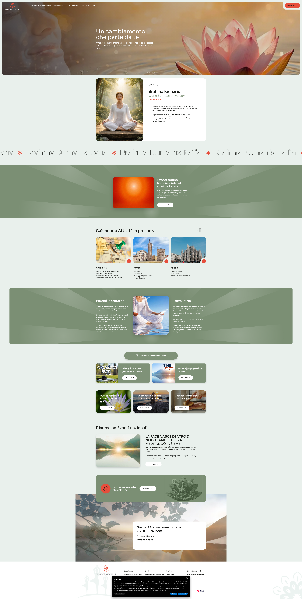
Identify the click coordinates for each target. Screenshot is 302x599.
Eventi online (85, 5)
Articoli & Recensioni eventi (153, 356)
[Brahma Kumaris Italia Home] (12, 5)
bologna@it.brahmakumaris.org (181, 277)
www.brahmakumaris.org (195, 574)
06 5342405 (143, 275)
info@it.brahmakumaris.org (142, 277)
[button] (5, 72)
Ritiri (94, 5)
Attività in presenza (72, 5)
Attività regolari (45, 5)
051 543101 (179, 275)
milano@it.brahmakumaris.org (105, 275)
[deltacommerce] (200, 591)
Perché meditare (59, 5)
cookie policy (139, 585)
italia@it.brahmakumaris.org (154, 574)
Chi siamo (34, 5)
